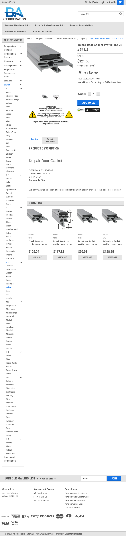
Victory (9, 443)
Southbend (10, 392)
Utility (8, 435)
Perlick (9, 356)
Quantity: (81, 94)
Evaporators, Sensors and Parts (9, 73)
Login (102, 2)
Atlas (8, 121)
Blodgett (9, 154)
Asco (8, 117)
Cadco (8, 161)
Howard (9, 244)
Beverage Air (11, 150)
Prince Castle (11, 363)
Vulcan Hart (10, 453)
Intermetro (10, 258)
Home (29, 39)
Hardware (8, 61)
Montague (10, 334)
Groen (8, 226)
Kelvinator (10, 284)
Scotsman (10, 385)
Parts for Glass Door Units (17, 25)
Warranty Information (50, 140)
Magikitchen (11, 305)
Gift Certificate (91, 2)
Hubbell (9, 247)
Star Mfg (9, 395)
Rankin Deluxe (11, 370)
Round (8, 374)
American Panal (12, 96)
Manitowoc (10, 309)
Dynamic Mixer (12, 189)
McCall (9, 320)
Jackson (9, 265)
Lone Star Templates (73, 534)
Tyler (8, 428)
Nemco (9, 337)
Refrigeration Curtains (10, 48)
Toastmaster (11, 406)
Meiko (8, 323)
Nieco (8, 345)
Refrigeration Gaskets (10, 55)
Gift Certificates (40, 493)
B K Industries (11, 128)
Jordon (9, 273)
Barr (7, 143)
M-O (7, 302)
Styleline (9, 403)
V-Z (7, 439)
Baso (8, 146)
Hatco (8, 233)
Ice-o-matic (10, 251)
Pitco (8, 359)
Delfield (9, 178)
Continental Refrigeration (10, 459)
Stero (8, 399)
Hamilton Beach (12, 229)
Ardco (8, 114)
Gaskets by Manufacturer (66, 39)
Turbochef (10, 424)
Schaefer (9, 381)
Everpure (9, 197)
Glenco (9, 218)
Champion (10, 171)
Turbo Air (10, 421)
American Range (12, 99)
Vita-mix (9, 446)
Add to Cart (37, 257)
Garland (9, 211)
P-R (7, 352)
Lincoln (9, 298)
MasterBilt (10, 316)
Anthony (9, 103)
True (8, 417)
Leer (8, 294)
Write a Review (88, 72)
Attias (8, 125)
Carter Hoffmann (10, 166)
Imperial (9, 255)
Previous (30, 67)
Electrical (8, 80)
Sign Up (112, 2)
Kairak (8, 276)
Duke (8, 182)
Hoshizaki (10, 240)
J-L (7, 262)
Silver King (10, 388)
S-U (7, 377)
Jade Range (11, 269)
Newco (9, 341)
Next (72, 67)
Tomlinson (10, 410)
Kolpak (9, 287)
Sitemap (30, 534)
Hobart (9, 236)
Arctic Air (9, 110)
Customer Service (41, 31)
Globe (8, 222)
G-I (7, 207)
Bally (8, 136)
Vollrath (9, 450)
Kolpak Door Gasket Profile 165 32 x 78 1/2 (105, 39)
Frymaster (10, 200)
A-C (7, 88)
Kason (8, 280)
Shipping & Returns (41, 500)
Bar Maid (9, 139)
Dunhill (9, 186)
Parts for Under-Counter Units (50, 25)
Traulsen (9, 414)
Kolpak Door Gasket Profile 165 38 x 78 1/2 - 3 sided (112, 244)
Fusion (9, 204)
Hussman (10, 215)
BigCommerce (49, 534)
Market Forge (11, 313)
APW (8, 107)
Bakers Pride (11, 132)
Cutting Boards (11, 65)
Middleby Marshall (10, 329)
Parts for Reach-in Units (81, 25)
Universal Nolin (12, 432)
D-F (7, 175)
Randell (9, 366)
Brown (8, 157)
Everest (9, 193)
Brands (7, 84)
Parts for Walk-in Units (15, 31)
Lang (8, 291)
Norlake (9, 348)
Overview (34, 139)
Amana (8, 92)
